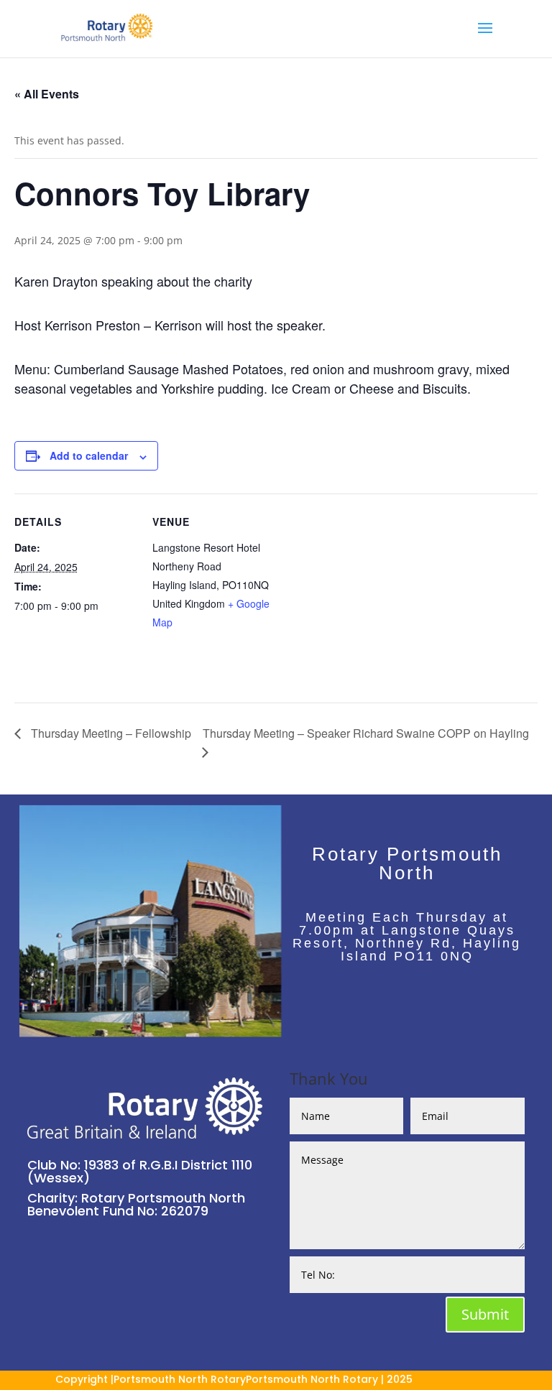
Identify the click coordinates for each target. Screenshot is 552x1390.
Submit (485, 1314)
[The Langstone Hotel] (150, 1032)
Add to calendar (89, 455)
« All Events (46, 93)
